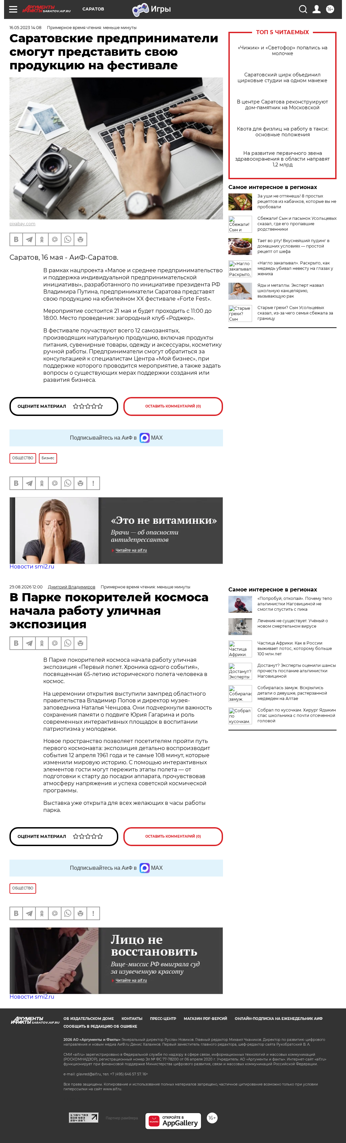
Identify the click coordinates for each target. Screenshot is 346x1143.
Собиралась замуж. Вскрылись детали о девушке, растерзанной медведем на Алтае (292, 693)
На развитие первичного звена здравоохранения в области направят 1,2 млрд (282, 159)
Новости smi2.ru (31, 566)
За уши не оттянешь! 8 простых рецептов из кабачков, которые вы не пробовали (296, 201)
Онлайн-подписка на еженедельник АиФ (279, 1019)
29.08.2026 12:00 (26, 586)
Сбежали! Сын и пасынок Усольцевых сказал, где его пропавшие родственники (297, 224)
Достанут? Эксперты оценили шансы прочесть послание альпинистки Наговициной (296, 671)
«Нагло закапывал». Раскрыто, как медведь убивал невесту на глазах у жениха (295, 268)
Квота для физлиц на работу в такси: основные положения (282, 132)
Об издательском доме (89, 1019)
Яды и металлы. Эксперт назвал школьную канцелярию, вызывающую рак (290, 291)
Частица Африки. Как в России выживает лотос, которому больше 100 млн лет (294, 648)
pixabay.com (22, 223)
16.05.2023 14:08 (25, 27)
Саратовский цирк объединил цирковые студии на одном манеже (282, 78)
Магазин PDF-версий (205, 1019)
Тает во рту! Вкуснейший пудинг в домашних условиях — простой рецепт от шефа (293, 246)
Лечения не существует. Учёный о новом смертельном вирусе (292, 623)
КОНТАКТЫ (132, 1019)
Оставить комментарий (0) (173, 406)
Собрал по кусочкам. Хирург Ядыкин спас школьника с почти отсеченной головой (296, 715)
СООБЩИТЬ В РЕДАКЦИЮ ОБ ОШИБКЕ (100, 1026)
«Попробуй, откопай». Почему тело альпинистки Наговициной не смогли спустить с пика (294, 604)
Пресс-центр (163, 1019)
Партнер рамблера (122, 1118)
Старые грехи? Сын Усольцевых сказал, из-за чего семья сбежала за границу (295, 313)
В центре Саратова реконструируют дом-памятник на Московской (282, 105)
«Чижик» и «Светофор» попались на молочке (282, 50)
